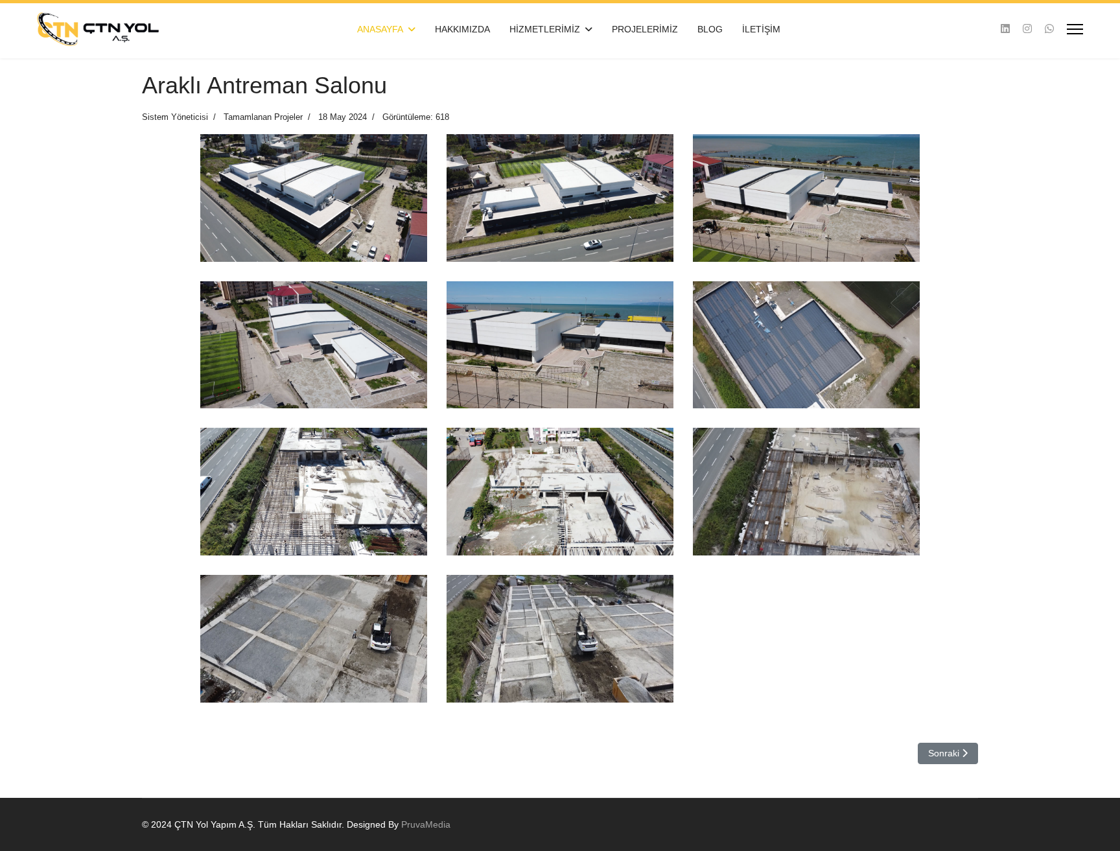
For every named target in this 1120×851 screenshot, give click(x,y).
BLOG (710, 29)
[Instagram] (1027, 28)
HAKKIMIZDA (462, 29)
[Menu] (1075, 29)
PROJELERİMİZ (645, 29)
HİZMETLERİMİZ (544, 29)
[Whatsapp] (1049, 28)
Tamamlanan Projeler (263, 117)
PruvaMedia (425, 824)
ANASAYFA (380, 29)
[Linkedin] (1005, 28)
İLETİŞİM (761, 29)
